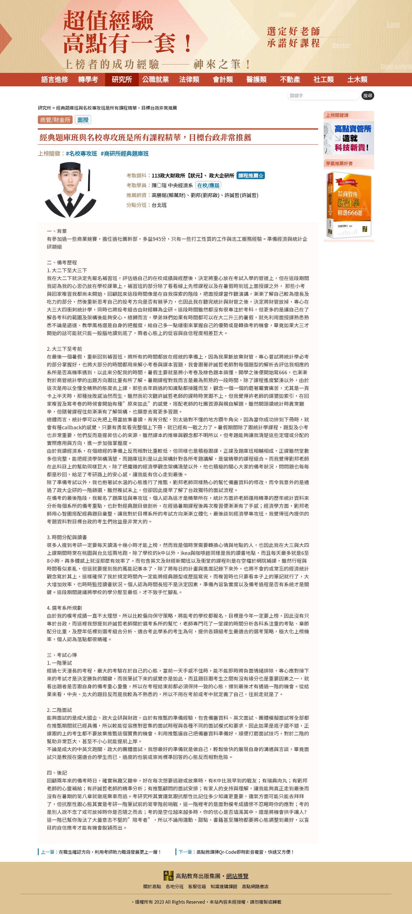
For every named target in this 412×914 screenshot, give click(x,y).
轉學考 (88, 79)
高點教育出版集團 (198, 876)
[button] (321, 137)
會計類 (223, 79)
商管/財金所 (55, 120)
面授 (83, 120)
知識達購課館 (223, 886)
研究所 (122, 79)
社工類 (324, 79)
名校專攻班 (83, 153)
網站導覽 (237, 876)
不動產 (290, 79)
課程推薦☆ (250, 175)
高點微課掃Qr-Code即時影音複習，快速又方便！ (245, 851)
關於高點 (152, 886)
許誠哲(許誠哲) (241, 195)
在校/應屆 (208, 185)
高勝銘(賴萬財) (169, 195)
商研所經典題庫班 (126, 153)
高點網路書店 (255, 886)
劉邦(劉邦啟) (205, 195)
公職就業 (155, 79)
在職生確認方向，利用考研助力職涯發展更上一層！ (110, 851)
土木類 (357, 79)
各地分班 (175, 886)
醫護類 (256, 79)
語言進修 (54, 79)
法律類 (189, 79)
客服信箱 (197, 886)
